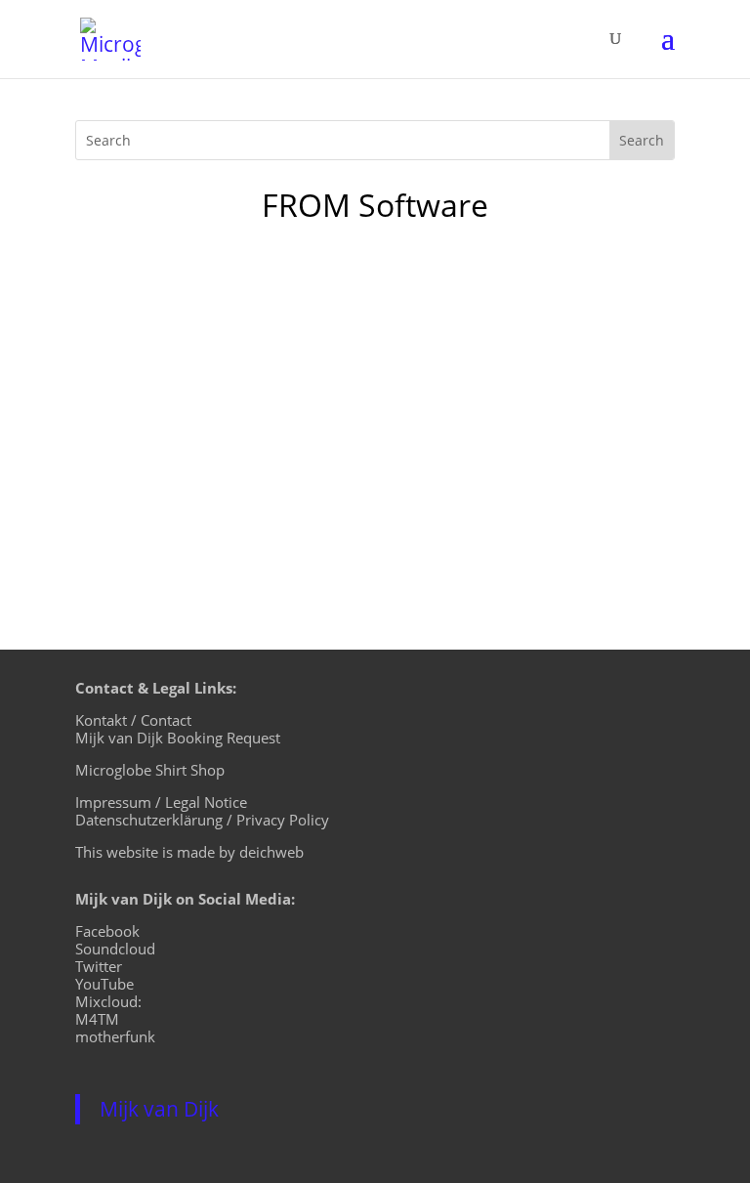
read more (134, 497)
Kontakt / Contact (133, 720)
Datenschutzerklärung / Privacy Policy (202, 819)
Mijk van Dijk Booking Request (177, 737)
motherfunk (115, 1036)
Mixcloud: (108, 1001)
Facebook (107, 931)
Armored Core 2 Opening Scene (246, 342)
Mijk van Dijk (159, 1108)
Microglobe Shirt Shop (150, 770)
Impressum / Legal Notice (161, 802)
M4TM (97, 1019)
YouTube (104, 983)
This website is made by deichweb (189, 852)
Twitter (98, 966)
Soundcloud (115, 948)
